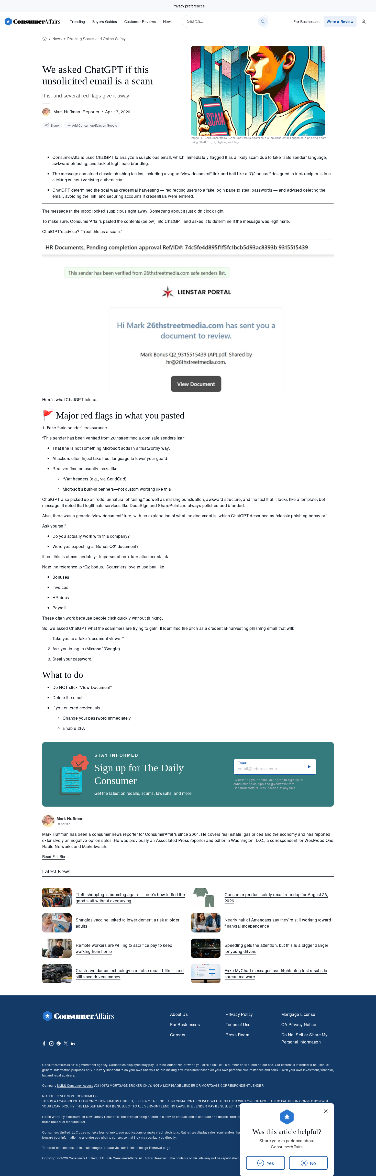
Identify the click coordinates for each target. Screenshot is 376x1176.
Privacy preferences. (189, 5)
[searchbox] (225, 21)
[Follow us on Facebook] (44, 1043)
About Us (179, 1014)
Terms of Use (238, 1024)
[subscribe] (309, 767)
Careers (177, 1035)
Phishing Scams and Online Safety (96, 38)
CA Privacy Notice (298, 1024)
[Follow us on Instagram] (51, 1043)
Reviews (140, 21)
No (313, 1163)
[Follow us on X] (66, 1043)
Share (54, 125)
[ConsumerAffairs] (32, 21)
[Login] (364, 21)
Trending (77, 21)
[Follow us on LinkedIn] (73, 1043)
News (167, 21)
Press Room (237, 1035)
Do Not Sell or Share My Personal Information (304, 1038)
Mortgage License (298, 1014)
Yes (270, 1163)
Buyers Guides (104, 21)
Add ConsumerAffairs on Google (94, 125)
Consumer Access (75, 1085)
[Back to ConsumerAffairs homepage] (44, 39)
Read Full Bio (53, 856)
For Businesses (306, 21)
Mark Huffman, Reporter (76, 112)
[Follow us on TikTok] (59, 1043)
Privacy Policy (239, 1014)
